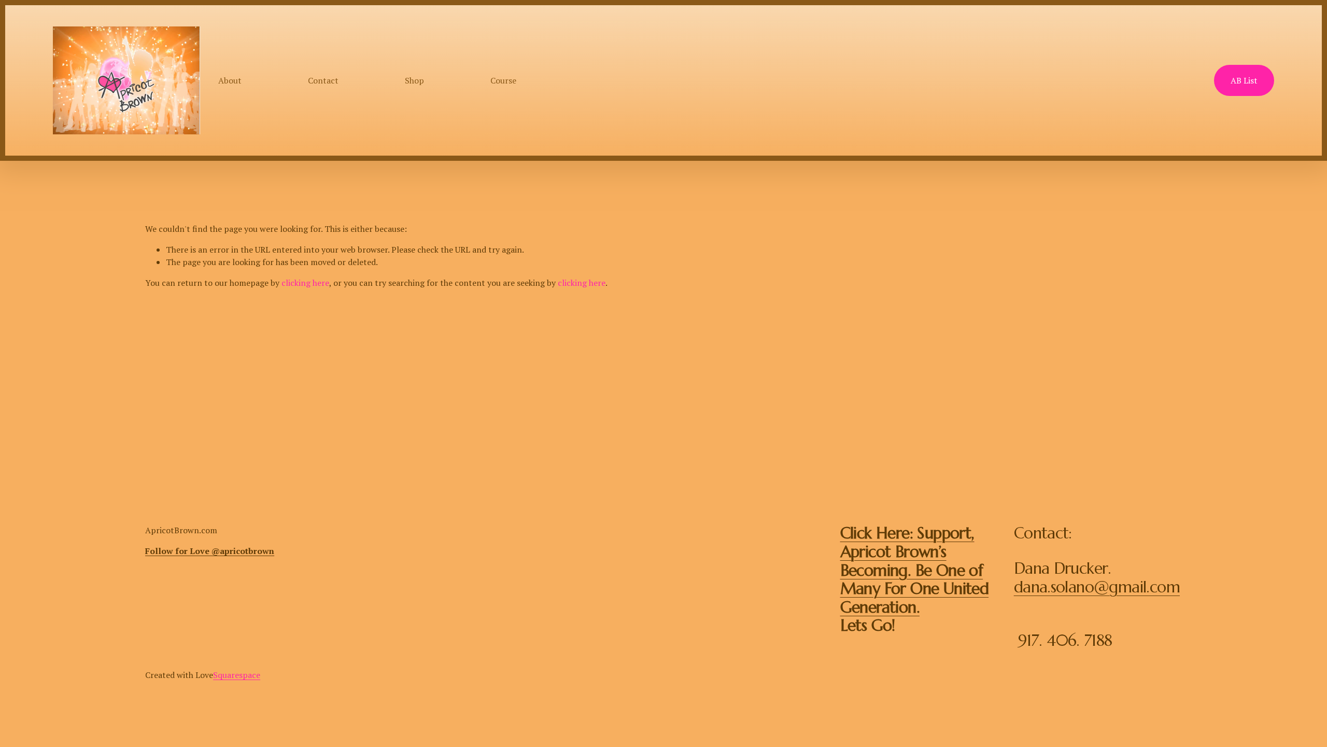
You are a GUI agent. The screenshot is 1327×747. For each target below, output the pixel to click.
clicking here (305, 282)
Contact (323, 80)
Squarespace (236, 675)
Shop (414, 80)
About (230, 80)
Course (503, 80)
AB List (1244, 80)
